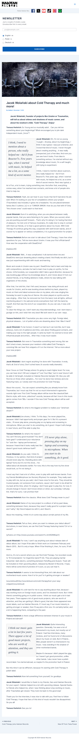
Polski (8, 39)
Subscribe (39, 49)
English (9, 35)
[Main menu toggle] (75, 4)
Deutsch (9, 42)
